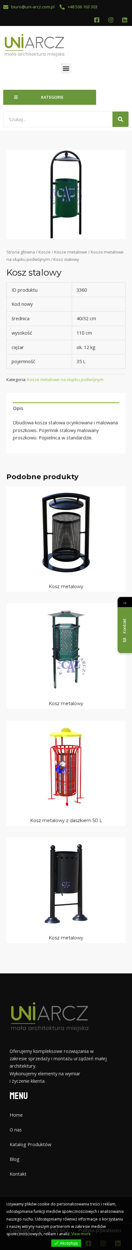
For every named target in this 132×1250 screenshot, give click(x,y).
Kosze (44, 252)
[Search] (120, 119)
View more (81, 1234)
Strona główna (20, 252)
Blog (15, 1159)
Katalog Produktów (30, 1144)
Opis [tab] (18, 408)
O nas (16, 1129)
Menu (19, 1096)
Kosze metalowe (70, 252)
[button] (66, 68)
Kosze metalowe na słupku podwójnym (65, 379)
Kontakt (18, 1174)
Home (16, 1115)
